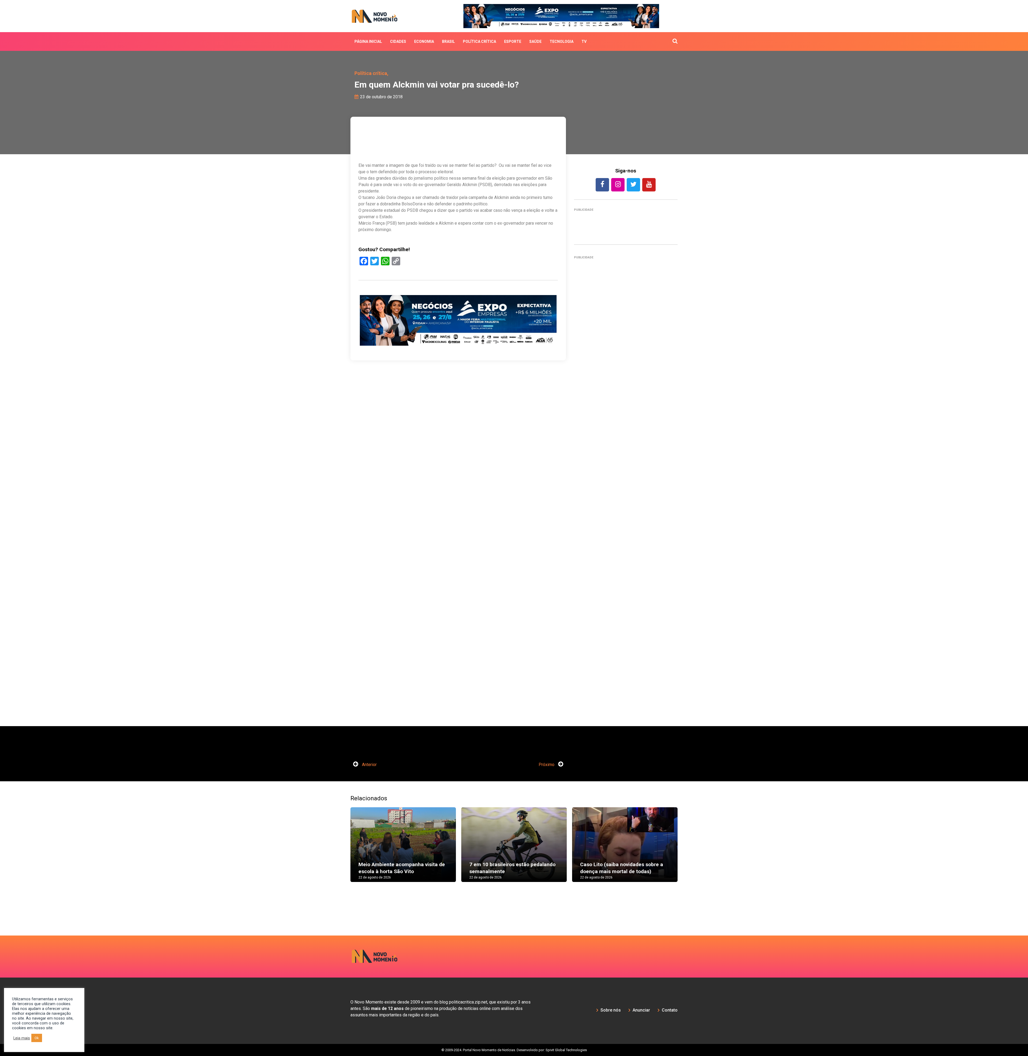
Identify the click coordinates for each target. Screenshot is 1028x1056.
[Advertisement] (625, 494)
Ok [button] (37, 1038)
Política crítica (479, 41)
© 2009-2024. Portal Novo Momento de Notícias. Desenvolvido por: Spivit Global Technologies (514, 1050)
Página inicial (368, 41)
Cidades (398, 41)
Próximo (547, 764)
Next (685, 849)
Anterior (369, 764)
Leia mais (21, 1038)
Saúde (535, 41)
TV (584, 41)
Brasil (448, 41)
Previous (342, 849)
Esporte (512, 41)
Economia (424, 41)
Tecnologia (561, 41)
